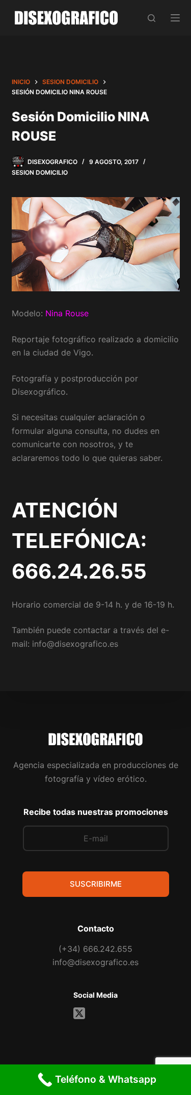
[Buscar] (151, 18)
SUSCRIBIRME (96, 884)
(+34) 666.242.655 (95, 949)
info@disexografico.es (95, 962)
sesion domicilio (40, 172)
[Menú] (175, 17)
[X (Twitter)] (79, 1013)
